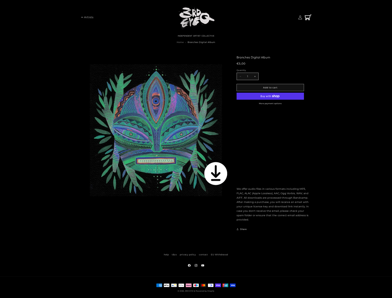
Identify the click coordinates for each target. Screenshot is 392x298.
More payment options (270, 103)
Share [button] (243, 229)
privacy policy (188, 254)
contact (203, 254)
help (166, 254)
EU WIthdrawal (219, 254)
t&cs (174, 254)
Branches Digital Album (201, 42)
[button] (308, 17)
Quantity (241, 70)
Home (180, 42)
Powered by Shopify (205, 291)
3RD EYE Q (190, 291)
